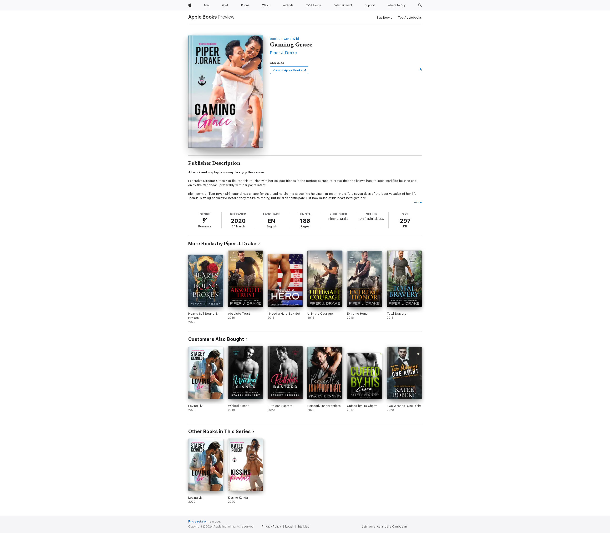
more (418, 202)
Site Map (303, 526)
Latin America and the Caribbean (384, 526)
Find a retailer (197, 521)
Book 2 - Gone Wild (284, 39)
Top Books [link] (384, 17)
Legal (289, 526)
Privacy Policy (271, 526)
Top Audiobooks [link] (410, 17)
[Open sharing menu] (421, 70)
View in (287, 70)
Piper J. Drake (283, 52)
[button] (420, 5)
